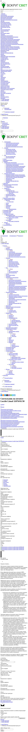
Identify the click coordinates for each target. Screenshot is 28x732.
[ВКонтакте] (1, 395)
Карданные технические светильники (9, 421)
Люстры (11, 260)
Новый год (11, 315)
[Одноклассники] (3, 395)
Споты (13, 410)
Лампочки (9, 413)
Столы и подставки (13, 353)
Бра (9, 270)
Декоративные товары (14, 331)
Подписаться (22, 718)
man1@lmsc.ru (5, 114)
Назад (8, 247)
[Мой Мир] (5, 395)
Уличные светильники (14, 294)
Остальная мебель (13, 418)
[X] (7, 395)
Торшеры (6, 411)
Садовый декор (12, 310)
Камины (13, 344)
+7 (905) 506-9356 (5, 99)
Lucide (2, 437)
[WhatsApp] (11, 395)
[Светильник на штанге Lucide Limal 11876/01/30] (12, 441)
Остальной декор (9, 416)
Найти (2, 730)
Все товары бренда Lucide (7, 702)
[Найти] (2, 12)
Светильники (12, 251)
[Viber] (9, 395)
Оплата (5, 483)
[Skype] (13, 395)
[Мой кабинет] (1, 237)
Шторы (10, 371)
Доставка (5, 484)
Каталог (8, 248)
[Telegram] (14, 395)
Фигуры (13, 335)
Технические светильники (15, 280)
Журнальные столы (15, 357)
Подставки (13, 366)
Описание (5, 479)
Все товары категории (6, 700)
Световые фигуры (15, 320)
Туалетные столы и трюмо (17, 362)
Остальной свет (16, 416)
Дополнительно (7, 486)
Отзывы (5, 481)
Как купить (6, 482)
